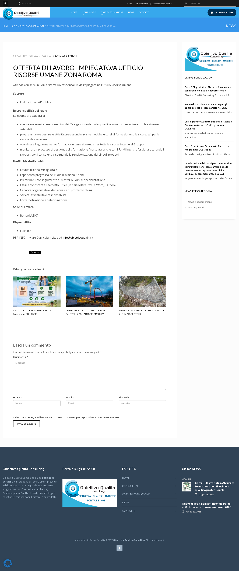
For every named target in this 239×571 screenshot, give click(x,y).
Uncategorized (196, 207)
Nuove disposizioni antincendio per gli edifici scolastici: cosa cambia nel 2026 (206, 505)
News (129, 3)
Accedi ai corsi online (162, 3)
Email (70, 397)
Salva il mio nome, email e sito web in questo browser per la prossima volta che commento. (66, 417)
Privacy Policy (142, 3)
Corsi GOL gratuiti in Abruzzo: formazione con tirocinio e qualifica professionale (214, 486)
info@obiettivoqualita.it (78, 238)
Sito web (124, 397)
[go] (186, 3)
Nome (17, 397)
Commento (20, 356)
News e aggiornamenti (65, 56)
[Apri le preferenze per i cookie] (7, 566)
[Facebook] (5, 3)
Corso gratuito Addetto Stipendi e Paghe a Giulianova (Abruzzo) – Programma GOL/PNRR (208, 125)
